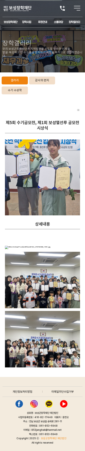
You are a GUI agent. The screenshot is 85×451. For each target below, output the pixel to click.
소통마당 (58, 22)
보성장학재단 (10, 22)
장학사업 (26, 22)
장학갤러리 (74, 22)
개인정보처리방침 (22, 391)
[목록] (78, 110)
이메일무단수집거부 (62, 391)
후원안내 (42, 22)
